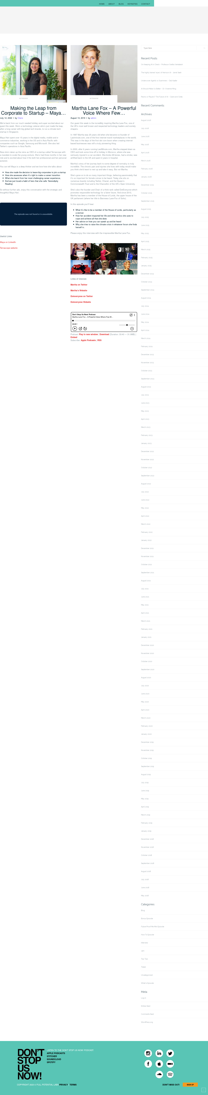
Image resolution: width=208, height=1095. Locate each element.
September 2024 (147, 290)
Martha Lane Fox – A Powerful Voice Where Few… (104, 110)
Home (102, 4)
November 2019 (147, 750)
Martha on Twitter (79, 284)
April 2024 (145, 330)
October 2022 (146, 468)
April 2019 (145, 807)
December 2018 (147, 839)
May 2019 (145, 799)
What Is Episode (147, 983)
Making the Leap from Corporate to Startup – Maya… (33, 110)
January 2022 (146, 540)
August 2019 (146, 774)
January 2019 (146, 831)
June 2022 (145, 500)
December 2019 (147, 742)
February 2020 (147, 726)
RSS (99, 340)
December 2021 (147, 548)
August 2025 (146, 209)
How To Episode (147, 935)
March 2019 (145, 815)
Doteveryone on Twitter (82, 296)
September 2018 (147, 863)
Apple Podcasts (88, 340)
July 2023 (145, 395)
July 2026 (145, 128)
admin (93, 117)
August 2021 (146, 581)
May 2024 (145, 322)
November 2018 (147, 847)
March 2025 (145, 249)
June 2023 (145, 403)
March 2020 (145, 718)
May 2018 (145, 896)
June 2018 (145, 888)
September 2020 (147, 669)
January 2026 (146, 177)
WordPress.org (147, 1022)
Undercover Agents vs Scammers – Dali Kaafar (159, 81)
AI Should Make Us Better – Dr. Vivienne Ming (158, 89)
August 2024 (146, 298)
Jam (142, 951)
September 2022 (147, 476)
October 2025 (146, 193)
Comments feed (147, 1014)
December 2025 (147, 185)
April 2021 (145, 613)
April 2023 (145, 419)
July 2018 (145, 879)
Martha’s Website (79, 290)
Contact (145, 4)
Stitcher (52, 1056)
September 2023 (147, 379)
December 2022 (147, 451)
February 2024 (147, 346)
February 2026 (147, 169)
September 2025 (147, 201)
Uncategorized (147, 975)
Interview (23, 98)
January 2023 (146, 443)
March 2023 (145, 427)
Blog (121, 4)
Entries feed (145, 1006)
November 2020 (147, 653)
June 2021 (145, 597)
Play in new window (88, 334)
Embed (74, 337)
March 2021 (145, 621)
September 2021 (147, 573)
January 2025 (146, 266)
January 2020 (146, 734)
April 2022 (145, 516)
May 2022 (145, 508)
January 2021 (146, 637)
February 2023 (147, 435)
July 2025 (145, 217)
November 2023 (147, 363)
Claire (20, 117)
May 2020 (145, 702)
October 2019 (146, 758)
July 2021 (145, 589)
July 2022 (145, 492)
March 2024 (145, 338)
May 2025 (145, 233)
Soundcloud (54, 1059)
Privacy (63, 1084)
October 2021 (146, 564)
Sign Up (190, 1084)
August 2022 (146, 484)
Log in (143, 998)
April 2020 (145, 710)
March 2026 (145, 161)
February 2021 (146, 629)
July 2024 (145, 306)
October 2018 (146, 855)
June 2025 (145, 225)
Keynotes (132, 4)
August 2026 (146, 120)
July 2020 (145, 686)
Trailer (143, 967)
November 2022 (147, 459)
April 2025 (145, 241)
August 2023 (146, 387)
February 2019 (146, 823)
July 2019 (145, 783)
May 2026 (145, 144)
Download (104, 334)
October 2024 (146, 282)
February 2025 (146, 258)
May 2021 (145, 605)
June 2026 (145, 136)
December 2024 (147, 274)
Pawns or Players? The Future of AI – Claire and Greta (161, 97)
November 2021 (147, 556)
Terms (73, 1084)
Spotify (51, 1062)
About (111, 4)
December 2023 (147, 354)
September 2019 (147, 766)
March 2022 (145, 524)
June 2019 (145, 791)
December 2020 (147, 645)
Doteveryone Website (81, 302)
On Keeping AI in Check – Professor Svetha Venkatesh (162, 64)
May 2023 (145, 411)
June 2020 (145, 694)
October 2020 (146, 661)
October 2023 (146, 371)
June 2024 (145, 314)
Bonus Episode (147, 918)
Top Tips (144, 959)
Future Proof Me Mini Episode (152, 927)
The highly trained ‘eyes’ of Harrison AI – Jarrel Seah (161, 73)
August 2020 (146, 678)
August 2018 (146, 871)
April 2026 (145, 153)
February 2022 (147, 532)
